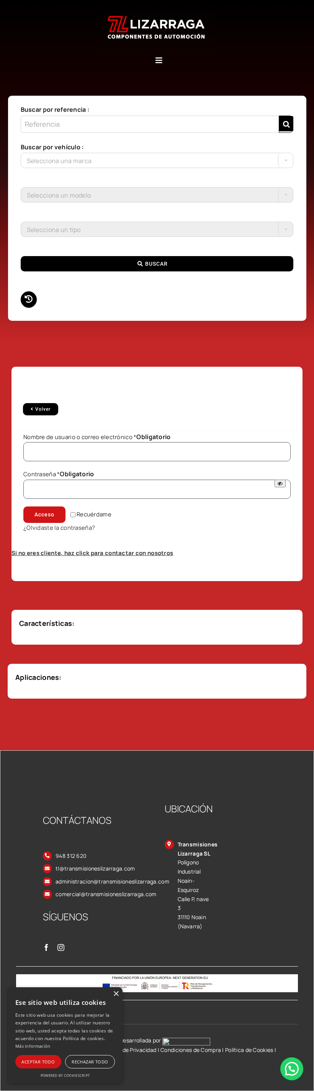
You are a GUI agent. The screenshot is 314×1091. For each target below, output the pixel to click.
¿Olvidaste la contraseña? (59, 528)
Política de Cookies (249, 1049)
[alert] (65, 1035)
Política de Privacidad (129, 1049)
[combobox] (157, 160)
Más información (33, 1046)
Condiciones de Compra (190, 1049)
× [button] (116, 994)
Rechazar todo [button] (90, 1062)
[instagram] (60, 947)
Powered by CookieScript (65, 1075)
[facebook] (46, 947)
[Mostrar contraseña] (280, 483)
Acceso (44, 514)
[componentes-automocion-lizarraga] (157, 14)
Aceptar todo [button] (38, 1062)
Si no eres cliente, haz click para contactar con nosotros (92, 553)
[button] (291, 1068)
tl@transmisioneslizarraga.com (95, 868)
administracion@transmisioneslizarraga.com (112, 881)
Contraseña (58, 474)
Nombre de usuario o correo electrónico (97, 437)
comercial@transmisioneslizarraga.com (106, 894)
